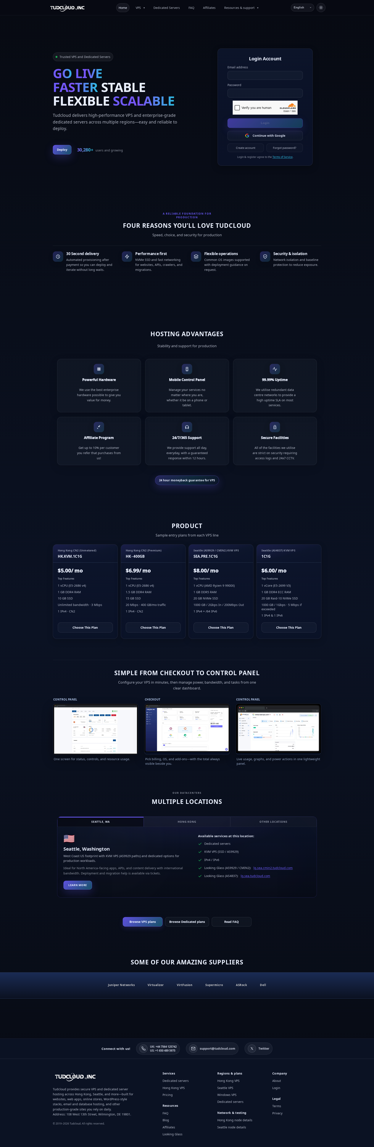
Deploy (62, 150)
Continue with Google (268, 135)
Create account (245, 148)
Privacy (277, 1113)
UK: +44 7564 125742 (163, 1046)
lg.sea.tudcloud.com (255, 876)
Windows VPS (227, 1095)
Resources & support (239, 8)
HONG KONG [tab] (187, 822)
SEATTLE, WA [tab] (100, 822)
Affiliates (209, 8)
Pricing (168, 1095)
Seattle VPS (225, 1088)
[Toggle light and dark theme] (321, 7)
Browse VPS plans (142, 922)
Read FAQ (231, 922)
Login (265, 123)
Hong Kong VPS (174, 1088)
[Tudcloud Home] (67, 7)
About (276, 1081)
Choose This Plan (85, 627)
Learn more (77, 885)
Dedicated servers (176, 1081)
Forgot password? (284, 148)
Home (123, 8)
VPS (139, 8)
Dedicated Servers (166, 8)
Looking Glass (172, 1134)
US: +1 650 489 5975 (162, 1050)
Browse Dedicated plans (187, 922)
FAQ (191, 8)
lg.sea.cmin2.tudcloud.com (273, 868)
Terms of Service (282, 157)
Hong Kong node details (234, 1120)
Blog (166, 1120)
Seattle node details (231, 1127)
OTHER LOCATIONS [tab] (273, 822)
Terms (276, 1106)
